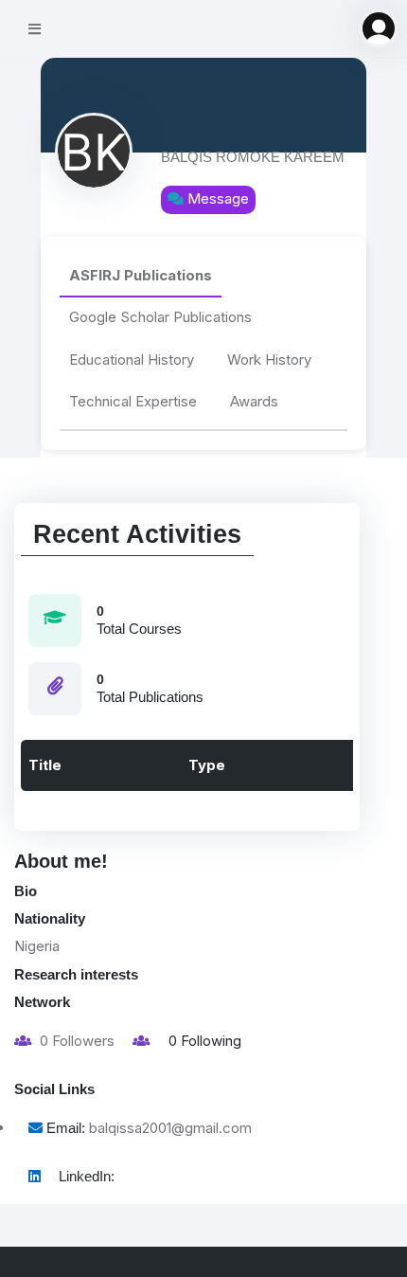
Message (216, 199)
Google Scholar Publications (160, 317)
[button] (379, 28)
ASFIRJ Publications (140, 275)
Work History (269, 360)
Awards (254, 401)
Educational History (131, 360)
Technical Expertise (133, 401)
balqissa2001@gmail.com (170, 1128)
